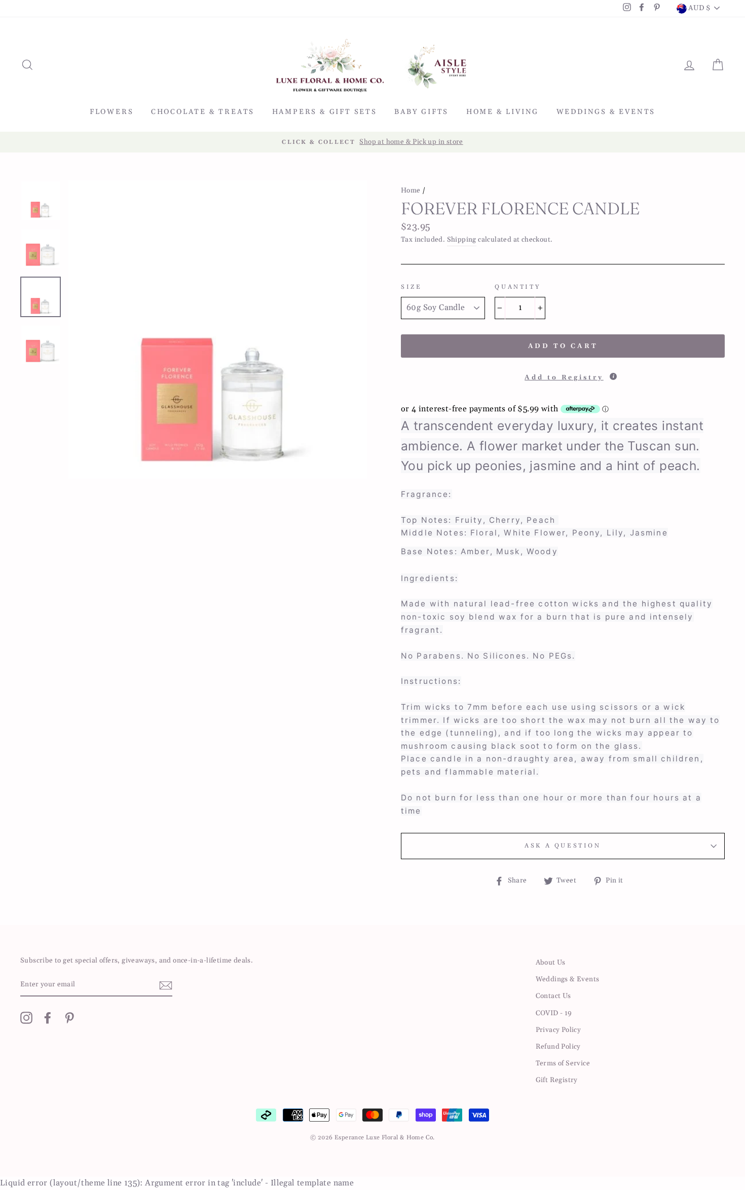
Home (411, 190)
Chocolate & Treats (202, 112)
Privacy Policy (558, 1029)
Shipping (461, 239)
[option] (372, 142)
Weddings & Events (606, 112)
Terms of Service (563, 1063)
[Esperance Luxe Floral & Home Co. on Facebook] (48, 1018)
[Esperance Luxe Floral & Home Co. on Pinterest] (69, 1018)
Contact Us (553, 996)
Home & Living (502, 112)
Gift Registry (557, 1080)
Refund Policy (558, 1046)
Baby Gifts (421, 112)
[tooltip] (613, 376)
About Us (551, 962)
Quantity (517, 287)
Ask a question (563, 846)
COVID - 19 (554, 1013)
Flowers (112, 112)
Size (411, 287)
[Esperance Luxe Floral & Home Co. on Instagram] (26, 1018)
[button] (563, 374)
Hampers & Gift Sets (324, 112)
